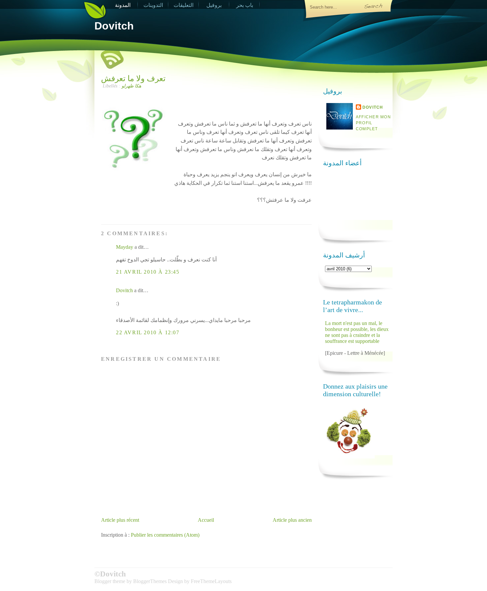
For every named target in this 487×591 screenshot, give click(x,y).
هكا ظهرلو (131, 85)
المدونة (123, 5)
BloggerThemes (150, 581)
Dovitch (114, 26)
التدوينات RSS (153, 5)
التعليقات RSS (183, 5)
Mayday (124, 247)
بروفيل (214, 5)
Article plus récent (120, 520)
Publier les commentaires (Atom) (165, 535)
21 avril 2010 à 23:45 (148, 272)
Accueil (206, 520)
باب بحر (244, 5)
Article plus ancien (292, 520)
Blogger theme (110, 581)
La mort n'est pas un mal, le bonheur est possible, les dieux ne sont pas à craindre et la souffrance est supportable (357, 332)
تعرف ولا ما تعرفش (133, 78)
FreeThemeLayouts (211, 581)
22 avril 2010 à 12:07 (148, 332)
